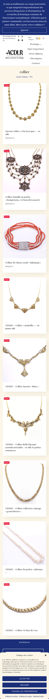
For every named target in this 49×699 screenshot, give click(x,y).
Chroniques (36, 58)
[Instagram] (22, 36)
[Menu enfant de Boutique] (36, 44)
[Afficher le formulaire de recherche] (43, 38)
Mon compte (31, 38)
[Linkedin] (18, 40)
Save (7, 85)
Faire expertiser (36, 49)
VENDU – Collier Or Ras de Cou (21, 630)
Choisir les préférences (24, 691)
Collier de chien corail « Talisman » (23, 262)
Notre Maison (36, 54)
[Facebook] (18, 36)
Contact (36, 63)
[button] (45, 655)
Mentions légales (38, 696)
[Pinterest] (22, 40)
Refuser (24, 685)
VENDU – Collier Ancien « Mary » (22, 386)
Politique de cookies (11, 696)
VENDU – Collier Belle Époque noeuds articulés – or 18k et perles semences (23, 447)
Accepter (24, 679)
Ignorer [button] (25, 30)
